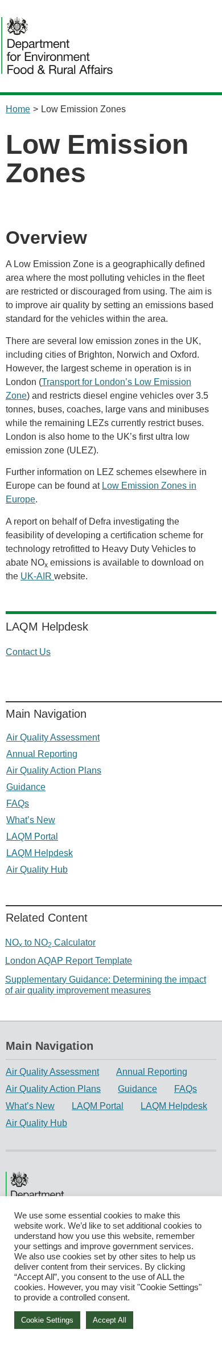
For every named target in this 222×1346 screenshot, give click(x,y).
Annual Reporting (41, 754)
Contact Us (28, 652)
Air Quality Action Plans (53, 770)
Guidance (26, 787)
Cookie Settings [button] (47, 1320)
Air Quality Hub (37, 869)
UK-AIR (37, 576)
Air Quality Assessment (53, 737)
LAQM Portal (32, 836)
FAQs (17, 803)
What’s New (30, 820)
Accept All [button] (109, 1320)
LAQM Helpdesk (39, 853)
